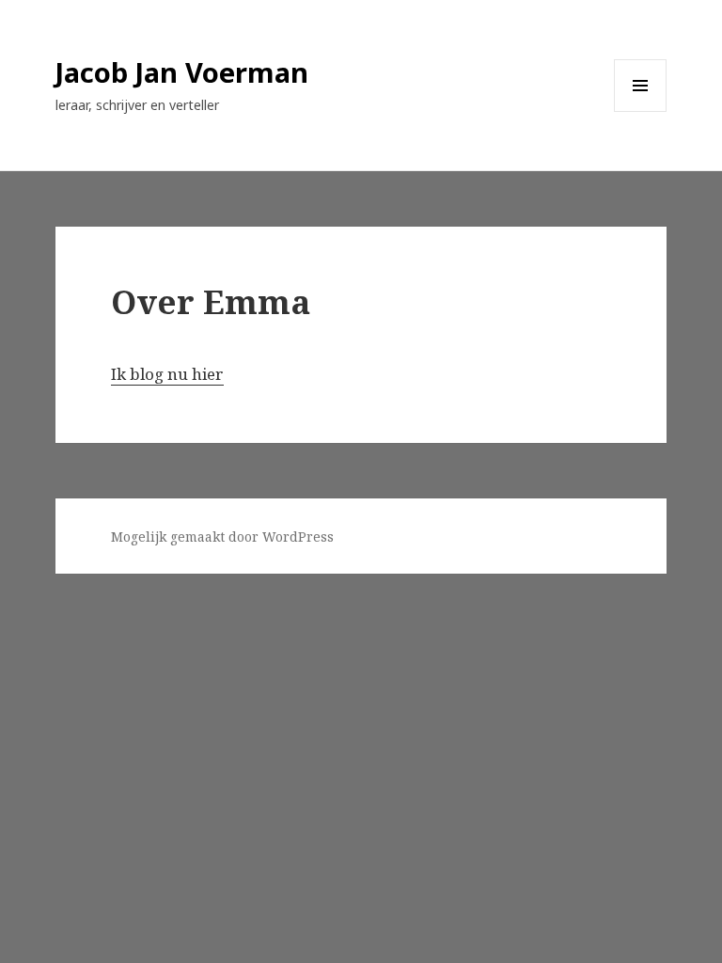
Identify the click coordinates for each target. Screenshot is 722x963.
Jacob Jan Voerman (181, 72)
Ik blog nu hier (167, 374)
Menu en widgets (641, 111)
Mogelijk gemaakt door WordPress (222, 536)
